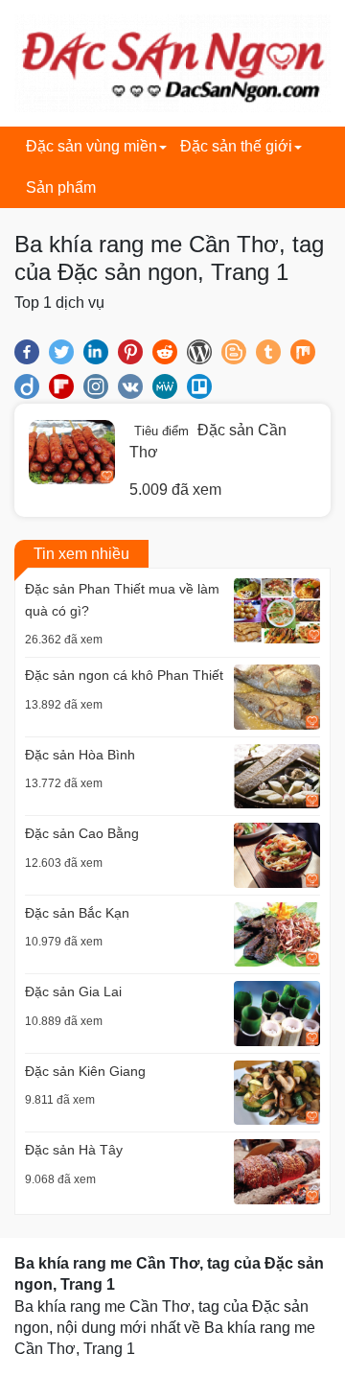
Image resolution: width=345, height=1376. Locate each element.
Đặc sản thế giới (236, 146)
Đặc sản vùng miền (91, 146)
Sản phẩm (61, 187)
